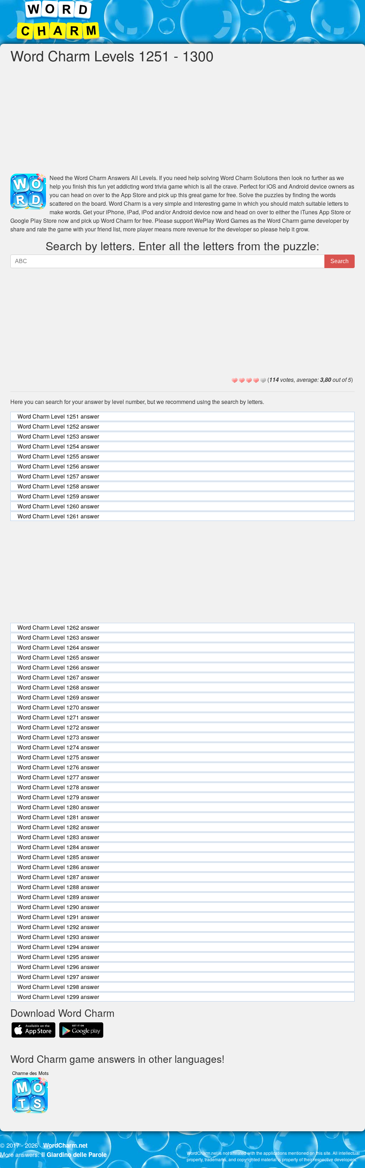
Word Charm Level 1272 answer (58, 727)
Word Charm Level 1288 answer (58, 887)
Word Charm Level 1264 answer (58, 647)
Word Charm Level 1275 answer (58, 757)
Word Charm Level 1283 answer (58, 837)
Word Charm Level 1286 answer (58, 867)
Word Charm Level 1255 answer (58, 456)
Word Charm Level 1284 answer (58, 847)
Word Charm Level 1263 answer (58, 637)
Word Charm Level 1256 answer (58, 466)
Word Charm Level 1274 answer (58, 747)
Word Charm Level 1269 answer (58, 697)
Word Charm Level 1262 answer (58, 627)
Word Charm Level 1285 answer (58, 857)
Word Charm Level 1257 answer (58, 476)
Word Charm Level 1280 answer (58, 807)
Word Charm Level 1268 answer (58, 687)
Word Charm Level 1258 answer (58, 486)
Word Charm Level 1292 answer (58, 927)
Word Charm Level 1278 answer (58, 787)
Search (339, 261)
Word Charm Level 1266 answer (58, 667)
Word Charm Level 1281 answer (58, 817)
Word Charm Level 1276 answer (58, 767)
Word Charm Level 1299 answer (58, 997)
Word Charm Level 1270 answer (58, 707)
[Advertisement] (182, 118)
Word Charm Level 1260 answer (58, 506)
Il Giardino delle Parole (74, 1154)
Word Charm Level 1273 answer (58, 737)
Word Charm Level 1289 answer (58, 897)
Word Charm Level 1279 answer (58, 797)
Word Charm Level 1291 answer (58, 917)
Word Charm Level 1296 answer (58, 967)
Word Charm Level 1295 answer (58, 957)
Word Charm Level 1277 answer (58, 777)
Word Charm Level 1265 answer (58, 657)
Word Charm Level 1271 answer (58, 717)
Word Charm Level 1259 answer (58, 496)
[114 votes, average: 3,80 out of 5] (234, 380)
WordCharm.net (65, 1145)
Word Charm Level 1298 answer (58, 987)
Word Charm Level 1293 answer (58, 937)
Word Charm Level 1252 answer (58, 426)
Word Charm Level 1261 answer (58, 516)
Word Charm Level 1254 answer (58, 446)
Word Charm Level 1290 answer (58, 907)
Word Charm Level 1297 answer (58, 977)
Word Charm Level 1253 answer (58, 436)
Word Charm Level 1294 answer (58, 947)
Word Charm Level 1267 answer (58, 677)
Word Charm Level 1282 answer (58, 827)
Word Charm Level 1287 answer (58, 877)
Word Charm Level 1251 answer (58, 416)
